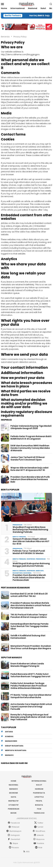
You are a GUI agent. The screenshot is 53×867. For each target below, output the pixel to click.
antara (9, 731)
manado (9, 755)
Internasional (39, 781)
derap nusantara (14, 745)
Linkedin (40, 835)
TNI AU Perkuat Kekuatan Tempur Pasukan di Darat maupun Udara (28, 615)
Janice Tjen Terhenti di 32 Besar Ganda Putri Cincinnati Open (27, 458)
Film (39, 809)
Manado (13, 789)
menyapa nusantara (15, 750)
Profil (39, 801)
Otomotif (13, 805)
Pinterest (15, 827)
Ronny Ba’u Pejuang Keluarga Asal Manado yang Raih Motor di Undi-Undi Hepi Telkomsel (31, 717)
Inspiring (31, 559)
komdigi (9, 736)
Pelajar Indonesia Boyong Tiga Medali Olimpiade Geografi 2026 (31, 427)
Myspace (40, 839)
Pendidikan (17, 525)
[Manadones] (26, 3)
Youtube (40, 843)
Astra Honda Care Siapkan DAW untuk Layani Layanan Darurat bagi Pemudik (31, 706)
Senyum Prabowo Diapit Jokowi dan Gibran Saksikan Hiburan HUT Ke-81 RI (31, 541)
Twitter (40, 823)
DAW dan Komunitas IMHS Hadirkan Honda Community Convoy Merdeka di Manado (30, 448)
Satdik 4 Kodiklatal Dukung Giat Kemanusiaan (27, 636)
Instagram (15, 835)
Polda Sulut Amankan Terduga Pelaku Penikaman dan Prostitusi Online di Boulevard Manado (28, 685)
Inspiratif (13, 801)
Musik (13, 813)
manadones (11, 741)
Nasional (27, 573)
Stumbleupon (15, 831)
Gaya (13, 797)
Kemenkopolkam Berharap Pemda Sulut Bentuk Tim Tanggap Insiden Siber (29, 626)
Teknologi (39, 813)
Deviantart (15, 839)
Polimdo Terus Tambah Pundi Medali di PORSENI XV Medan (29, 552)
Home (13, 781)
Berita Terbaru (19, 537)
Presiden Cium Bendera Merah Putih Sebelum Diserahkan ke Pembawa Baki (30, 479)
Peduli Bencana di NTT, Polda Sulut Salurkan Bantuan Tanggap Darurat (30, 675)
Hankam (39, 789)
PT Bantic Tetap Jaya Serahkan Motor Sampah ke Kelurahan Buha (31, 696)
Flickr (40, 847)
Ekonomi (13, 793)
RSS (27, 851)
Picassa (15, 847)
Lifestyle (39, 797)
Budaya (39, 805)
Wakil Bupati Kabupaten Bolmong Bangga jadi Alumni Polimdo (31, 564)
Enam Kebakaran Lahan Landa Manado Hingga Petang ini (27, 664)
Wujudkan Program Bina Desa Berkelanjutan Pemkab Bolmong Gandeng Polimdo (30, 529)
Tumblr (40, 827)
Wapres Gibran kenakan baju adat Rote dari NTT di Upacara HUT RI (29, 469)
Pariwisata (39, 793)
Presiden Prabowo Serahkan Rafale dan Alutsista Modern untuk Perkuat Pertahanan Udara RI (30, 605)
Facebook (15, 823)
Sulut (39, 785)
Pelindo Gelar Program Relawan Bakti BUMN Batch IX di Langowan (30, 437)
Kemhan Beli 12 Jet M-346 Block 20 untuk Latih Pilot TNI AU (29, 595)
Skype (15, 843)
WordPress (40, 831)
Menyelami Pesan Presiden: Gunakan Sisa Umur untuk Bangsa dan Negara (30, 647)
